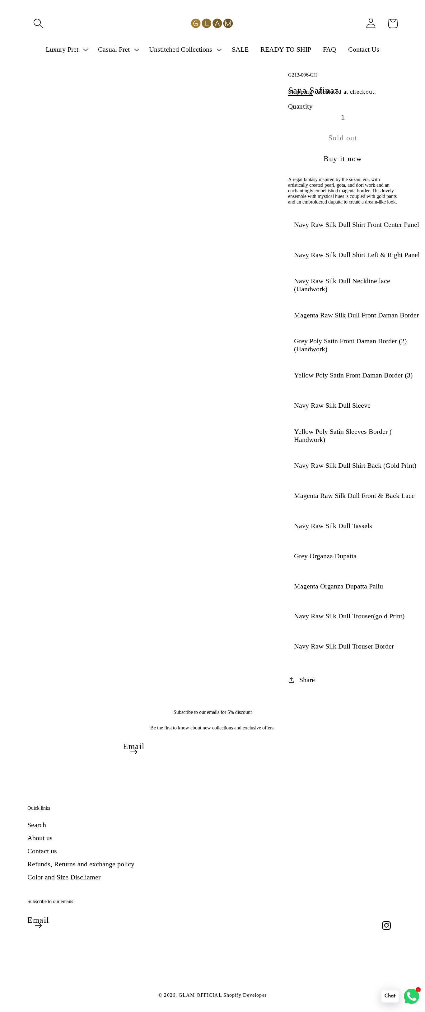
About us (40, 838)
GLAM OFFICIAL (201, 995)
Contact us (42, 851)
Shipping (300, 91)
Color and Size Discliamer (63, 877)
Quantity (300, 106)
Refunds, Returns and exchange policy (80, 864)
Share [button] (307, 680)
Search (36, 825)
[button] (38, 23)
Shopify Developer (245, 995)
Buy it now (343, 159)
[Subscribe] (134, 752)
